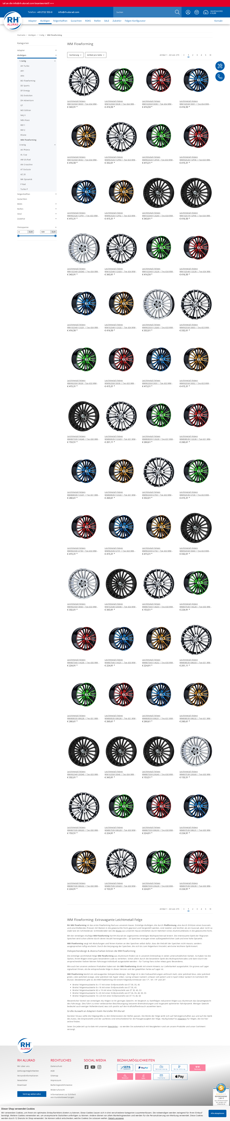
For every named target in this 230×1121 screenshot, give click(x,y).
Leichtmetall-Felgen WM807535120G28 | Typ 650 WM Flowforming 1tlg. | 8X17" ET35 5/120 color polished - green (157, 884)
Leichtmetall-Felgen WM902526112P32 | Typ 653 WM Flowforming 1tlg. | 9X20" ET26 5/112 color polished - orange (120, 214)
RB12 (22, 130)
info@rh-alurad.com (68, 12)
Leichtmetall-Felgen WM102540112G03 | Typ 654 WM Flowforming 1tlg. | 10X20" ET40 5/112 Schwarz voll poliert (120, 270)
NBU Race (25, 120)
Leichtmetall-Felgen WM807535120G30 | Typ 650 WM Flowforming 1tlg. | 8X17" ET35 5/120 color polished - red (195, 884)
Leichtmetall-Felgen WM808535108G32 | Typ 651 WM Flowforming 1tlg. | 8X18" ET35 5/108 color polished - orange (195, 717)
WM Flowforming (28, 140)
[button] (188, 12)
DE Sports (25, 85)
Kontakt (218, 20)
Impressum (56, 1080)
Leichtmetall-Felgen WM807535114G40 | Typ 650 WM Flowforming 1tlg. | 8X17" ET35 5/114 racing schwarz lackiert (82, 438)
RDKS (19, 204)
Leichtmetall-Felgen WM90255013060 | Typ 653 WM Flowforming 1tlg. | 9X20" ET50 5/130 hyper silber (81, 605)
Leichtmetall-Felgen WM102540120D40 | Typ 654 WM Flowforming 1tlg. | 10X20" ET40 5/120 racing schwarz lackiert (120, 605)
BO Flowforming (27, 80)
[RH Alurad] (13, 18)
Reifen (20, 209)
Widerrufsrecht (58, 1089)
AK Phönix (25, 149)
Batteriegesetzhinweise (61, 1085)
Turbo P (24, 189)
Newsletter (113, 1026)
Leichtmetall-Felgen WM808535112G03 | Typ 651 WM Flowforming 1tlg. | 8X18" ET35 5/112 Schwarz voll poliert (120, 438)
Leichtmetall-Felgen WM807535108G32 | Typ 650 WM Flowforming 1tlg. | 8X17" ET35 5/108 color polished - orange (82, 884)
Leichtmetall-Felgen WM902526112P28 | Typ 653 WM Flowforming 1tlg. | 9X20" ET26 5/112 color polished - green (157, 158)
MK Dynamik (26, 179)
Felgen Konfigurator (135, 20)
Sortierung (74, 55)
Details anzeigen (116, 1118)
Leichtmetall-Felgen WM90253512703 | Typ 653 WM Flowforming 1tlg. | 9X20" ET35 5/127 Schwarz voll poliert (156, 493)
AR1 (22, 71)
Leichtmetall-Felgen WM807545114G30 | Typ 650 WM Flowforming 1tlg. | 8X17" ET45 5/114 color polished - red (82, 661)
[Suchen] (177, 12)
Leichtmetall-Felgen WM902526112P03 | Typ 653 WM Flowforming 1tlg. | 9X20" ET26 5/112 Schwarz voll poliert (120, 158)
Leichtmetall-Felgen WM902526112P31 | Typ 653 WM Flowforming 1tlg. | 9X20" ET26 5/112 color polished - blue (82, 214)
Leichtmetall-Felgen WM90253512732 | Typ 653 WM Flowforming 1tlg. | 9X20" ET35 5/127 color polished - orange (156, 549)
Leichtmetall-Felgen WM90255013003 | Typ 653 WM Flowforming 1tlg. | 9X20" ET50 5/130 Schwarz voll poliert (194, 326)
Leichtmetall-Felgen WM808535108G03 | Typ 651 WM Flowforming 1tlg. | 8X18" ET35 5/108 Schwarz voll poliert (195, 661)
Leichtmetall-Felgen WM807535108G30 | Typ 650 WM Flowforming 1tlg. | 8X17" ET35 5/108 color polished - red (157, 829)
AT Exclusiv (25, 169)
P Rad (23, 184)
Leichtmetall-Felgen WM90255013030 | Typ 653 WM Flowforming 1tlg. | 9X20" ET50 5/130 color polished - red (119, 382)
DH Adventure (27, 100)
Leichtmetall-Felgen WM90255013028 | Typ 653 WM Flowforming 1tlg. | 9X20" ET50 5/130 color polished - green (81, 382)
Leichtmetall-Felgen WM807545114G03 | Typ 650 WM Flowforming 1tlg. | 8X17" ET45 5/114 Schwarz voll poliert (157, 605)
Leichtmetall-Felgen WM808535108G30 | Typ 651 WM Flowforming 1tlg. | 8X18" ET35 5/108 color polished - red (120, 717)
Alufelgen (21, 55)
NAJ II (23, 115)
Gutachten (22, 199)
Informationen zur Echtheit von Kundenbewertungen (63, 1095)
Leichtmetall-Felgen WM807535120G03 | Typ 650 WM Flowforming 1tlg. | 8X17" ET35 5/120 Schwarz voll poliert (120, 884)
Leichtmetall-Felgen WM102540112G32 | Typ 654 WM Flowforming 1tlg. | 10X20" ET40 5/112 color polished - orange (120, 326)
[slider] (18, 236)
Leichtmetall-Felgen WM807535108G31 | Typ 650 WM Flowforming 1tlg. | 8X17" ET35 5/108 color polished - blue (195, 829)
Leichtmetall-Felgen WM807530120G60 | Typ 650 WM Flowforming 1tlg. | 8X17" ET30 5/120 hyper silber (195, 773)
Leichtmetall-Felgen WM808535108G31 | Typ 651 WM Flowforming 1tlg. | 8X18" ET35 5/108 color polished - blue (157, 717)
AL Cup (23, 154)
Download (22, 1085)
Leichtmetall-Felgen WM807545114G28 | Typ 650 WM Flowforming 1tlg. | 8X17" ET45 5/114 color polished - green (195, 605)
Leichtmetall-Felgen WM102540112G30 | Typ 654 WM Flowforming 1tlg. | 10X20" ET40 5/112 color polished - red (195, 270)
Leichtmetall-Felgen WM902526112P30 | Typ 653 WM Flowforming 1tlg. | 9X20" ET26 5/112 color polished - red (195, 158)
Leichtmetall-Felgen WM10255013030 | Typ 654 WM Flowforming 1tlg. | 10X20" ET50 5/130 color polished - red (157, 102)
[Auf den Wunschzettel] (96, 69)
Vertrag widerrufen (32, 1094)
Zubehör (21, 218)
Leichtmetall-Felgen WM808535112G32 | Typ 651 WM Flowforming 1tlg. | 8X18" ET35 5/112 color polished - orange (120, 493)
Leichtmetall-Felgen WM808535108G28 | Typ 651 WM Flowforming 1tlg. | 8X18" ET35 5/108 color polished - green (82, 717)
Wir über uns (23, 1066)
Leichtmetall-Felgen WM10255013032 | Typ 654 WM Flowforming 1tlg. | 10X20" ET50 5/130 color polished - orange (82, 158)
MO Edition (25, 110)
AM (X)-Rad (25, 159)
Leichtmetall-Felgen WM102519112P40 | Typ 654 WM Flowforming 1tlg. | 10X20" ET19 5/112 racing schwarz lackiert (195, 214)
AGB (52, 1071)
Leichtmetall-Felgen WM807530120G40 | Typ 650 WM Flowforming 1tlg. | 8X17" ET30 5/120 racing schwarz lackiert (157, 773)
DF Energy (25, 90)
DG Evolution (26, 95)
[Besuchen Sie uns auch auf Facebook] (86, 1067)
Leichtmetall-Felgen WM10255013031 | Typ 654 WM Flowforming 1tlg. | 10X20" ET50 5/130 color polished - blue (194, 102)
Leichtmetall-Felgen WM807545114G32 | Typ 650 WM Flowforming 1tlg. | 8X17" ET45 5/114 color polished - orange (157, 661)
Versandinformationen (27, 1075)
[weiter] (210, 55)
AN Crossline (26, 164)
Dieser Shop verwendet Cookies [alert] (18, 1108)
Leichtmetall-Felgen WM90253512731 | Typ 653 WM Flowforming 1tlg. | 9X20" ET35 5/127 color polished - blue (119, 549)
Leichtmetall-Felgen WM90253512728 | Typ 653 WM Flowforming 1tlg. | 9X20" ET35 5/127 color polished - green (194, 493)
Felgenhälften (23, 194)
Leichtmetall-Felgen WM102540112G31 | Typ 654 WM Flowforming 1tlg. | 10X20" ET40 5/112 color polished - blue (82, 326)
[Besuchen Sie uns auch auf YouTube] (93, 1067)
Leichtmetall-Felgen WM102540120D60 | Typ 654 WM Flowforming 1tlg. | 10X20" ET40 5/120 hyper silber (82, 270)
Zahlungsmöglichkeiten (28, 1071)
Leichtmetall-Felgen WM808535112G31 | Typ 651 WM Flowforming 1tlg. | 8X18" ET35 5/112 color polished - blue (82, 493)
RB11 (22, 125)
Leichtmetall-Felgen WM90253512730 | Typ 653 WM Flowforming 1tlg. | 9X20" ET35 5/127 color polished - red (81, 549)
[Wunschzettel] (196, 12)
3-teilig (22, 145)
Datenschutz (56, 1066)
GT (21, 105)
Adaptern (182, 1018)
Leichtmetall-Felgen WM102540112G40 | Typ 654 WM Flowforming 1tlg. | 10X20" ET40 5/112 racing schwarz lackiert (157, 214)
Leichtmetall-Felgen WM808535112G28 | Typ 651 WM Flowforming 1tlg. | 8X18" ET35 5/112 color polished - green (157, 438)
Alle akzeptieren (217, 1113)
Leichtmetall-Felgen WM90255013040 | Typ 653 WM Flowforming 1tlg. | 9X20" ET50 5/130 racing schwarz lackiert (194, 549)
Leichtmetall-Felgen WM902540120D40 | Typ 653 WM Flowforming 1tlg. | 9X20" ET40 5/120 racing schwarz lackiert (82, 773)
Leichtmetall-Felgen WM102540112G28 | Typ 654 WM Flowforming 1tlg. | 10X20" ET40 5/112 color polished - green (157, 270)
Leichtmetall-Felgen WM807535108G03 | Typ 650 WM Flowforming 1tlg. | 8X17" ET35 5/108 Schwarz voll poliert (82, 829)
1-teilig (22, 61)
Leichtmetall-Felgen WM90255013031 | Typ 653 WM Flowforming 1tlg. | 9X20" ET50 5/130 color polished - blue (156, 382)
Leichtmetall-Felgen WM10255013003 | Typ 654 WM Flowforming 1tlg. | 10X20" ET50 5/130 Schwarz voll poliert (82, 102)
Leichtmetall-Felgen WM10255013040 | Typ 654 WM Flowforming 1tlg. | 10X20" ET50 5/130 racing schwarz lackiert (119, 773)
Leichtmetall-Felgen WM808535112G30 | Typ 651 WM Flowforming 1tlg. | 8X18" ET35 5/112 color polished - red (195, 438)
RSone (119, 931)
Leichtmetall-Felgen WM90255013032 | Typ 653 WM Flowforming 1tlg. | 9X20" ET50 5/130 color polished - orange (194, 382)
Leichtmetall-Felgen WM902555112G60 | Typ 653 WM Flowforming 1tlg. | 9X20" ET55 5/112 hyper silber (157, 326)
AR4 (22, 75)
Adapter (21, 50)
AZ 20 (23, 174)
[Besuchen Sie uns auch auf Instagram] (99, 1067)
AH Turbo (24, 66)
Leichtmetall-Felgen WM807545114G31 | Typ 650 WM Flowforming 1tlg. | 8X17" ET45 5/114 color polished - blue (120, 661)
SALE (19, 214)
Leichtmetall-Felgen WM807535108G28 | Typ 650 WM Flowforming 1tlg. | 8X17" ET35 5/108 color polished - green (120, 829)
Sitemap (54, 1075)
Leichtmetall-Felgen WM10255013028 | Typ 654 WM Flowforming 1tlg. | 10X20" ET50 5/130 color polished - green (119, 102)
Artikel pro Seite (94, 55)
